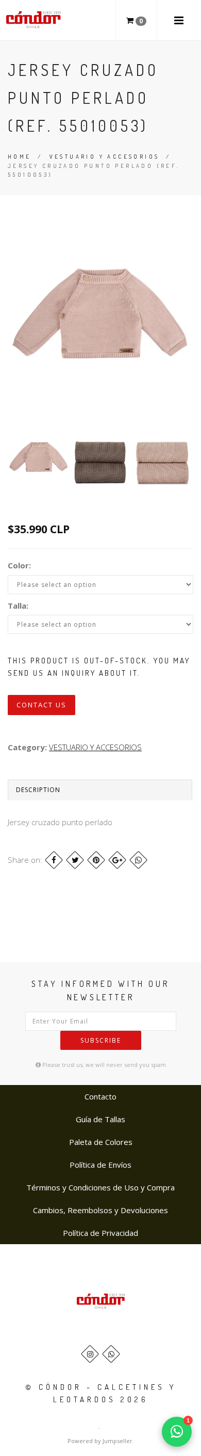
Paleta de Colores (100, 1142)
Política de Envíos (100, 1164)
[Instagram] (89, 1353)
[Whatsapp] (111, 1353)
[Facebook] (53, 860)
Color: (19, 565)
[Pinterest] (96, 860)
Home (19, 156)
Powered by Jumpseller (100, 1441)
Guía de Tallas (100, 1119)
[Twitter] (75, 860)
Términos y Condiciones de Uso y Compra (100, 1187)
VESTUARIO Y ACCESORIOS (104, 156)
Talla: (18, 605)
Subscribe (100, 1040)
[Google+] (117, 860)
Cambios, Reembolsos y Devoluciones (100, 1210)
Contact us (41, 704)
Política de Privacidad (100, 1233)
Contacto (100, 1096)
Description (38, 789)
